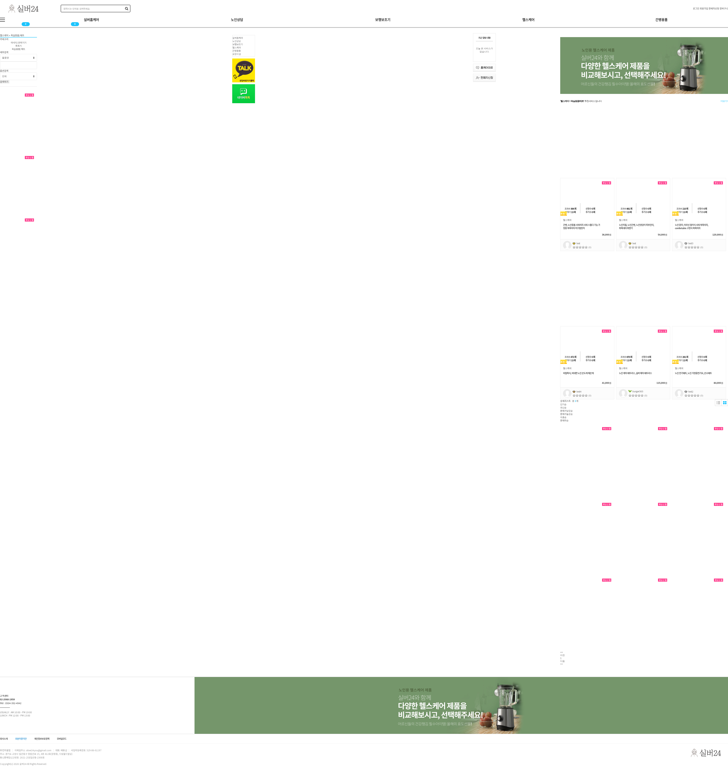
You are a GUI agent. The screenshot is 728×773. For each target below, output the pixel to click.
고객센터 (4, 695)
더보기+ (724, 101)
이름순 (563, 417)
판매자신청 (714, 8)
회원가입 (704, 8)
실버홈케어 (237, 37)
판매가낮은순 (566, 410)
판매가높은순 (566, 414)
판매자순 (564, 420)
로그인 (696, 8)
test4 (579, 391)
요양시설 (236, 53)
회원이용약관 (21, 738)
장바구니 (724, 8)
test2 (690, 391)
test (578, 243)
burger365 (637, 391)
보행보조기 (237, 44)
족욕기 (18, 45)
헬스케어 (236, 47)
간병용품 (236, 50)
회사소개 (4, 738)
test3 (690, 243)
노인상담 (236, 41)
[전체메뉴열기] (2, 20)
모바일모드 (61, 738)
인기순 (563, 404)
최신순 (563, 407)
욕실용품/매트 (18, 49)
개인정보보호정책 (41, 738)
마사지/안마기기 (18, 42)
